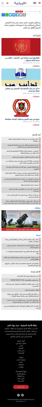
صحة (38, 235)
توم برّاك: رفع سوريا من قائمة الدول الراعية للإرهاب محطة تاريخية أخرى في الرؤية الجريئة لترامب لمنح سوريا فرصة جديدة (21, 202)
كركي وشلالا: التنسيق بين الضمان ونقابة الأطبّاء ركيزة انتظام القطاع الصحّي (21, 258)
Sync (24, 401)
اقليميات (21, 352)
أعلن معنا (21, 378)
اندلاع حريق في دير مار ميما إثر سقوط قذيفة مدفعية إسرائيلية (24, 140)
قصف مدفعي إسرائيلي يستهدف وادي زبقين (26, 157)
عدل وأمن (21, 350)
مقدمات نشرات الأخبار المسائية (30, 185)
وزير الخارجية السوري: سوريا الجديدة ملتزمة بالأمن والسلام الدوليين (22, 168)
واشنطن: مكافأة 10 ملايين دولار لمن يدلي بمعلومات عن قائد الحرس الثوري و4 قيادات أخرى (22, 162)
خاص (21, 345)
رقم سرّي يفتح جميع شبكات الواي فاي (28, 276)
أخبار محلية (21, 340)
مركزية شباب (21, 359)
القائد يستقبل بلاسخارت (32, 290)
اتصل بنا (21, 380)
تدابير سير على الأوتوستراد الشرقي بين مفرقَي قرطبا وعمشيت (22, 89)
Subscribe (21, 387)
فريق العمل (21, 373)
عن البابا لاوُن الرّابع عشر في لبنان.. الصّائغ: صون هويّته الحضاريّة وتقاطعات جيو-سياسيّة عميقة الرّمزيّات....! (23, 295)
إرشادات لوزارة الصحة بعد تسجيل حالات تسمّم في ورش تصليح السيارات (23, 246)
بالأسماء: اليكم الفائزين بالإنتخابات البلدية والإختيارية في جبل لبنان (21, 307)
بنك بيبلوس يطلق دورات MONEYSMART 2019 (25, 280)
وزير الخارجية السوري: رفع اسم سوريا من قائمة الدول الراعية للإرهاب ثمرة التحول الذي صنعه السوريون (22, 174)
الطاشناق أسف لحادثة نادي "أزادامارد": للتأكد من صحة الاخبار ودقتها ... (22, 59)
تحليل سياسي (21, 343)
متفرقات (36, 65)
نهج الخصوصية (21, 371)
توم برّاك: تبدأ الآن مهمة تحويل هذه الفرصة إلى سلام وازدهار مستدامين (23, 196)
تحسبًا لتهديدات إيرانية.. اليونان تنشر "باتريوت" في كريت (22, 229)
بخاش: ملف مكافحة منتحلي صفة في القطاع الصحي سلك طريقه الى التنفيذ (22, 240)
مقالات (21, 367)
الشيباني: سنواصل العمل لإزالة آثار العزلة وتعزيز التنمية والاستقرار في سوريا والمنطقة (23, 152)
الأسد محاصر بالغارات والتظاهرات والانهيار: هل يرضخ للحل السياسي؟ (22, 285)
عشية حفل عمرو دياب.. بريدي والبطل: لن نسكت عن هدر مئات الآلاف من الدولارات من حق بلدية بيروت (23, 301)
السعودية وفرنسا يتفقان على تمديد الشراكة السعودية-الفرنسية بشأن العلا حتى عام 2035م (23, 146)
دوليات (38, 208)
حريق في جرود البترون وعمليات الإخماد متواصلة (22, 119)
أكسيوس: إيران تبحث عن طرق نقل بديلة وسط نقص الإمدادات (24, 190)
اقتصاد (21, 348)
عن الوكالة (21, 376)
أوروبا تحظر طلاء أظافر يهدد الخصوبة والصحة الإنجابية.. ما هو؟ (22, 252)
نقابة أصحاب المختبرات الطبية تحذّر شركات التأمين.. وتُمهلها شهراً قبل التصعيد (22, 264)
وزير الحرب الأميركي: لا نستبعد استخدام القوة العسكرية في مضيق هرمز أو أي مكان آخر (21, 180)
